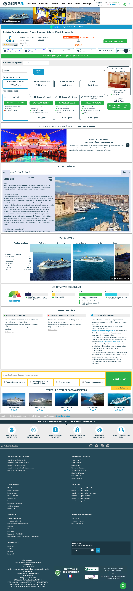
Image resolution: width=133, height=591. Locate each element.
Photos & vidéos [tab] (21, 243)
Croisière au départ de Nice (80, 490)
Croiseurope (11, 498)
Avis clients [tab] (81, 243)
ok (98, 550)
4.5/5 (15, 45)
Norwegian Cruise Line (14, 503)
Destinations (31, 4)
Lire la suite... (9, 332)
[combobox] (54, 375)
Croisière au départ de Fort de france (83, 493)
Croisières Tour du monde (16, 470)
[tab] (12, 50)
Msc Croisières (12, 488)
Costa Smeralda (76, 463)
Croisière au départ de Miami (81, 496)
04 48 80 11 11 (29, 567)
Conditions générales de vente (17, 523)
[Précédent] (5, 145)
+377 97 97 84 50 (31, 578)
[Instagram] (102, 445)
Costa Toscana (76, 478)
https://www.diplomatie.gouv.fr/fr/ (103, 331)
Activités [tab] (42, 243)
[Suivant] (126, 51)
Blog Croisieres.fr (77, 523)
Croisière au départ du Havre (80, 498)
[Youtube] (96, 445)
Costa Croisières (34, 416)
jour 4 (27, 172)
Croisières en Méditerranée (16, 460)
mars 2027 (6, 70)
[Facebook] (90, 445)
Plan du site (11, 529)
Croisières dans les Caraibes (16, 465)
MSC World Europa (77, 473)
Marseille (27, 63)
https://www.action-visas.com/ (109, 342)
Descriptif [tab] (61, 243)
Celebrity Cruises (13, 506)
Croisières (4, 416)
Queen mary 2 (76, 460)
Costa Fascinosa (48, 416)
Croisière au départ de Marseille (81, 488)
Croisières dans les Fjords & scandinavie (20, 468)
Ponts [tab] (99, 243)
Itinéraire (126, 172)
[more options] (129, 3)
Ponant (9, 501)
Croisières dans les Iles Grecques (18, 463)
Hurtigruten (11, 509)
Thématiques (87, 4)
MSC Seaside (75, 465)
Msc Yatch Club (12, 496)
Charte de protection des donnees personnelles (23, 536)
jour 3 (20, 172)
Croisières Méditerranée (18, 416)
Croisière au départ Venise (80, 501)
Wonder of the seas (78, 468)
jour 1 (6, 172)
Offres (77, 4)
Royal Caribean (12, 493)
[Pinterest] (107, 445)
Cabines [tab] (116, 243)
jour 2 (13, 172)
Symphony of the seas (79, 470)
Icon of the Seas (76, 476)
